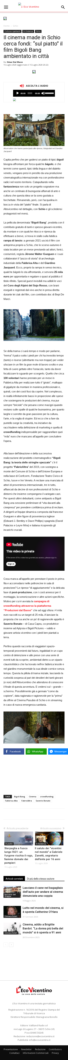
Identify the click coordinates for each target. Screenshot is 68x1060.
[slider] (49, 93)
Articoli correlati (14, 878)
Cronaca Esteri (11, 916)
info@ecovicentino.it (39, 1039)
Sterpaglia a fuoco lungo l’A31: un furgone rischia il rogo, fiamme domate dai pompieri (18, 855)
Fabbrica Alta (11, 800)
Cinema (32, 796)
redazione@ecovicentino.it (40, 1036)
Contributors (55, 1049)
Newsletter (26, 1049)
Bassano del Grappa (10, 895)
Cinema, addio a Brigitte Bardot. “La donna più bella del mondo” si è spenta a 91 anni (43, 928)
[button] (63, 7)
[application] (34, 93)
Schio (15, 25)
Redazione (40, 1049)
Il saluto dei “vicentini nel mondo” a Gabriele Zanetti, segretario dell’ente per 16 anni (48, 854)
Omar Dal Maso (15, 62)
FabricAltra (26, 800)
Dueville (9, 844)
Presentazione (11, 1049)
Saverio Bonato (43, 800)
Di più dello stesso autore (40, 878)
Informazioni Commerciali (35, 1053)
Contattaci (14, 1053)
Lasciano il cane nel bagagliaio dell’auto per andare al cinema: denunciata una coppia (43, 891)
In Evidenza (28, 31)
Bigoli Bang (19, 796)
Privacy (55, 1053)
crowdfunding (47, 796)
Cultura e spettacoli (12, 31)
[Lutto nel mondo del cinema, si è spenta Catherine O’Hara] (12, 912)
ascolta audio (17, 93)
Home (6, 25)
